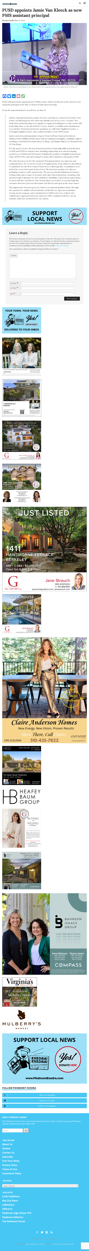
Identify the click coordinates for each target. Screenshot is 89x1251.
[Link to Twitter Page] (42, 1231)
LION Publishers (11, 1196)
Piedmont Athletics (12, 1217)
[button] (80, 3)
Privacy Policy (9, 1165)
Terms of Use (9, 1169)
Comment (13, 255)
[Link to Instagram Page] (47, 1231)
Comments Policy (61, 246)
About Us (7, 1144)
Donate (6, 1148)
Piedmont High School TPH (16, 1213)
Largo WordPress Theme (34, 1244)
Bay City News (10, 1200)
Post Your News (11, 1160)
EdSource (7, 1208)
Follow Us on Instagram (47, 1106)
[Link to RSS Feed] (52, 1231)
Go (26, 1130)
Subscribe (7, 1156)
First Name (14, 282)
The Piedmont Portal (13, 1221)
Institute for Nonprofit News (63, 1244)
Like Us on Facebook (47, 1095)
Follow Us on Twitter (47, 1100)
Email (12, 293)
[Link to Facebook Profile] (37, 1231)
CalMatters (8, 1204)
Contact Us (8, 1152)
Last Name (14, 287)
